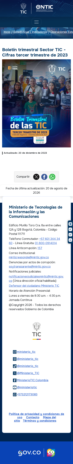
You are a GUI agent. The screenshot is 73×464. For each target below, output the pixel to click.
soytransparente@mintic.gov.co (30, 266)
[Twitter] (37, 177)
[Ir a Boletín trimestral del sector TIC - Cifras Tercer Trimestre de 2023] (36, 103)
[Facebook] (45, 177)
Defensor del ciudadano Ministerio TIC (34, 286)
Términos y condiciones (39, 421)
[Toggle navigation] (36, 22)
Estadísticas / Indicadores (30, 32)
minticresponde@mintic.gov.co (29, 257)
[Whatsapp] (53, 177)
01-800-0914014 (46, 243)
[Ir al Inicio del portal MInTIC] (36, 331)
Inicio (7, 32)
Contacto (32, 417)
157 (40, 248)
